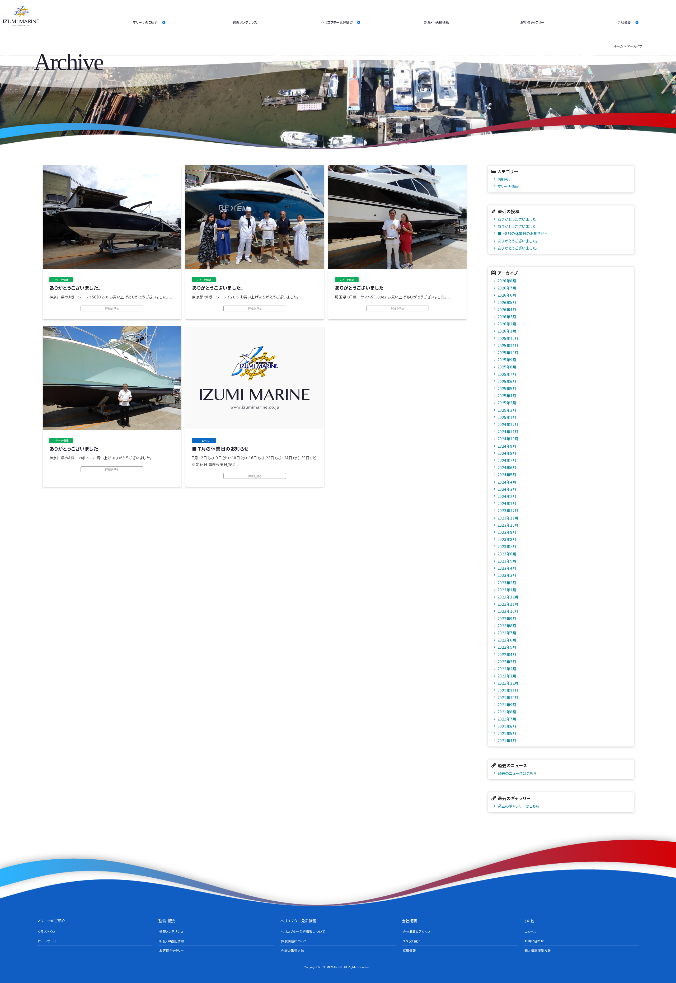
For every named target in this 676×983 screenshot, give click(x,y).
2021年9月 (507, 704)
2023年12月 (508, 510)
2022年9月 (507, 618)
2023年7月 (507, 546)
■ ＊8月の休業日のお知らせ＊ (522, 233)
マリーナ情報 (508, 186)
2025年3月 (507, 402)
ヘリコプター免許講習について (303, 931)
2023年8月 (507, 539)
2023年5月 (507, 560)
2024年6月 (507, 467)
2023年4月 (507, 567)
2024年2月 (507, 496)
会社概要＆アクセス (417, 931)
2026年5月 (507, 302)
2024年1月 (507, 503)
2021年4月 (507, 740)
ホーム (618, 46)
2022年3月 (507, 661)
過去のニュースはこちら (517, 773)
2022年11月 (508, 603)
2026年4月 (507, 309)
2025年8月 (507, 366)
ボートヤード (47, 941)
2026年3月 (507, 316)
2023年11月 (508, 517)
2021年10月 (508, 697)
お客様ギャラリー (532, 22)
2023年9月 (507, 532)
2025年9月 (507, 359)
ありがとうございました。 (517, 219)
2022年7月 (507, 632)
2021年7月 (507, 718)
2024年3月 (507, 489)
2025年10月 (508, 352)
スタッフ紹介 (411, 941)
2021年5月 (507, 733)
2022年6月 (507, 639)
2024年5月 (507, 474)
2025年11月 (508, 345)
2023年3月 (507, 575)
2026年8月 (507, 280)
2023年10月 (508, 524)
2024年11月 (508, 431)
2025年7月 (507, 374)
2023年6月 (507, 553)
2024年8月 (507, 453)
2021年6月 (507, 726)
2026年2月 (507, 323)
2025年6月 (507, 381)
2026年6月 (507, 294)
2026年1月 (507, 330)
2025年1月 (507, 417)
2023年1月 (507, 589)
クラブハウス (47, 931)
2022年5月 (507, 646)
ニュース (530, 931)
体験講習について (294, 941)
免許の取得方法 (292, 950)
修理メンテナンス (245, 22)
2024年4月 (507, 481)
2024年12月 (508, 424)
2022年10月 (508, 611)
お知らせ (504, 179)
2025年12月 (508, 338)
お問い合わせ (534, 941)
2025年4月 (507, 395)
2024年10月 (508, 438)
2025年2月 (507, 410)
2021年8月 (507, 711)
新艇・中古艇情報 (436, 22)
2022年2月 (507, 668)
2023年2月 (507, 582)
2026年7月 (507, 287)
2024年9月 (507, 445)
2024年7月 (507, 460)
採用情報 (409, 950)
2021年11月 (508, 690)
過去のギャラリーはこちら (518, 805)
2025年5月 (507, 388)
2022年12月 (508, 596)
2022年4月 (507, 654)
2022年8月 (507, 625)
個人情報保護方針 (537, 950)
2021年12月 (508, 682)
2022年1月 (507, 675)
